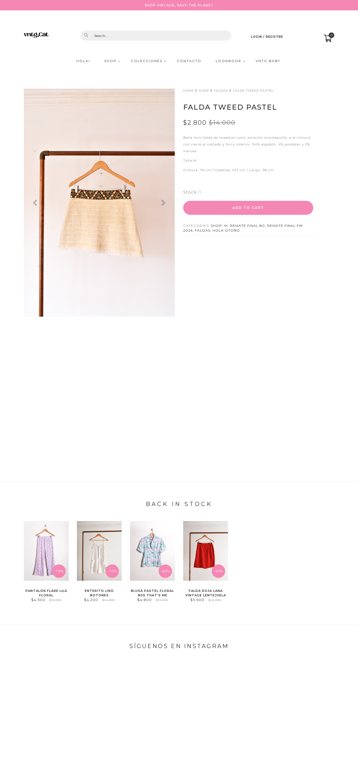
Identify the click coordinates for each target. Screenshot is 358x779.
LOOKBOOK (228, 61)
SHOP (110, 61)
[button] (35, 203)
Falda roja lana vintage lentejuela (205, 593)
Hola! (83, 61)
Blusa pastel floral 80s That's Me (152, 593)
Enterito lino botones (99, 593)
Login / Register (267, 37)
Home (188, 91)
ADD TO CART (248, 208)
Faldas (221, 91)
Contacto (189, 61)
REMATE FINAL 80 (247, 225)
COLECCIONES (146, 61)
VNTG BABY (268, 61)
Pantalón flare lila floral (46, 593)
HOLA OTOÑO (226, 230)
